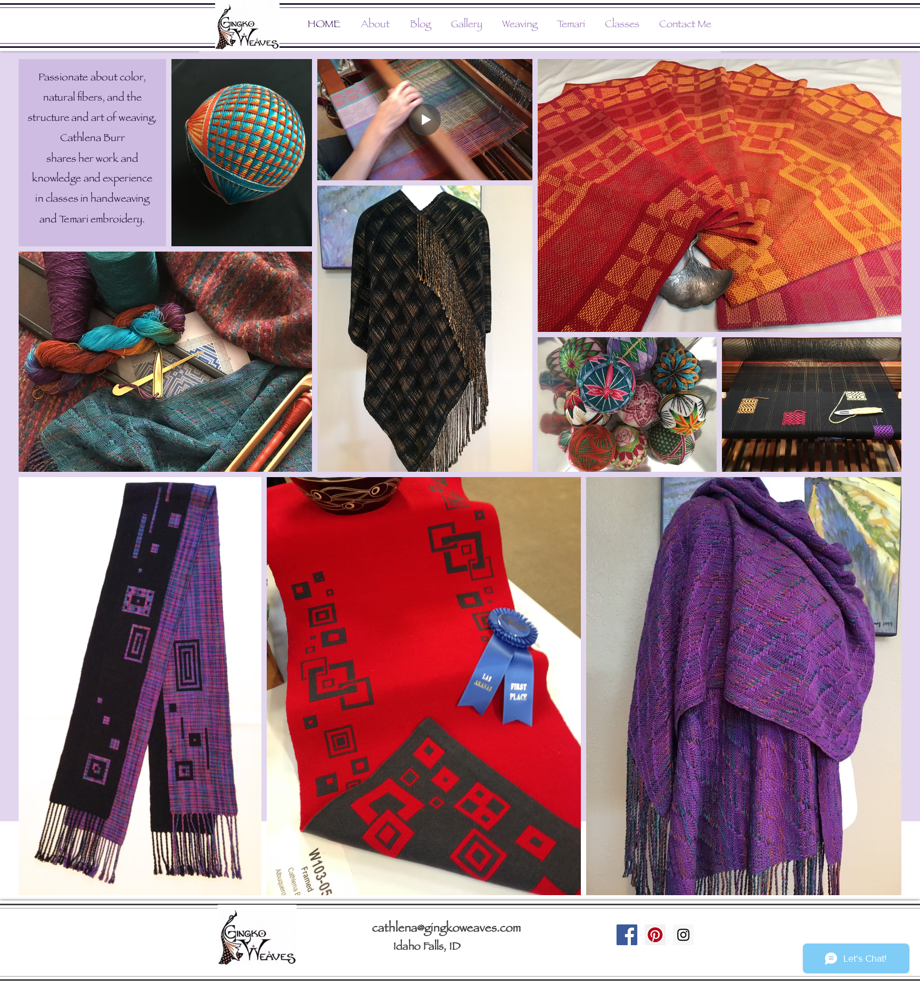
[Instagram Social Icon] (683, 934)
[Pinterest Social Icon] (655, 934)
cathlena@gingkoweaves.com (446, 929)
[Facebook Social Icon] (627, 934)
